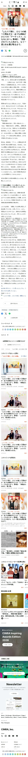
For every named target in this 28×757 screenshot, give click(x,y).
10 (25, 329)
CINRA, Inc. (7, 729)
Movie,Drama (16, 715)
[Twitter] (9, 6)
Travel (19, 717)
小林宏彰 (7, 56)
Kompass (7, 722)
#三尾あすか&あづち (13, 309)
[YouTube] (20, 6)
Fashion (25, 717)
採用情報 (3, 744)
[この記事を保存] (25, 50)
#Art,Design (4, 309)
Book (2, 717)
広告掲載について (17, 744)
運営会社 (16, 742)
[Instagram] (13, 6)
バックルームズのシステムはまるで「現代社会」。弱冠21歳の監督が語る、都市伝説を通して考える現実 (12, 614)
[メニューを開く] (26, 2)
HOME (2, 349)
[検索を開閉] (24, 2)
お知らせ (3, 746)
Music (3, 715)
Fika (2, 722)
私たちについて (4, 742)
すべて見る (23, 356)
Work (15, 717)
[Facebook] (16, 6)
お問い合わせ (17, 746)
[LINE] (24, 6)
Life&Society (8, 717)
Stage (23, 715)
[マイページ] (2, 2)
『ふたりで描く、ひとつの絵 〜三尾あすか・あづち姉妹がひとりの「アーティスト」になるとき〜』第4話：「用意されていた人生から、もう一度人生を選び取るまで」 (14, 517)
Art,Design (8, 349)
